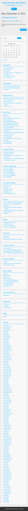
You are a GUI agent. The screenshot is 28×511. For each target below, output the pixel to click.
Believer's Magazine (8, 170)
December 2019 (7, 347)
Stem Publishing (8, 137)
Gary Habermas (7, 69)
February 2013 (7, 436)
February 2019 (7, 355)
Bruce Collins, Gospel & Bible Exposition (13, 202)
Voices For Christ (8, 106)
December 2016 (7, 389)
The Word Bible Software (10, 193)
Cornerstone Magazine (9, 172)
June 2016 (6, 395)
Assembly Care (7, 248)
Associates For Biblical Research (11, 86)
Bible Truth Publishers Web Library (12, 118)
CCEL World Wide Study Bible (11, 123)
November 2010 (7, 475)
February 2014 (7, 425)
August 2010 (7, 479)
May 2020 (6, 341)
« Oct (4, 59)
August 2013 (7, 429)
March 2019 (6, 353)
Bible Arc (6, 115)
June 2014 (6, 419)
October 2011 (7, 461)
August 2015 (7, 403)
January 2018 (7, 369)
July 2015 (6, 405)
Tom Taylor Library (8, 141)
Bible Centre (7, 116)
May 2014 (6, 420)
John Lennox (7, 71)
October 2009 (7, 490)
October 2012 (7, 442)
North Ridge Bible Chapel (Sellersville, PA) (14, 252)
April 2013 (6, 434)
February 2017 (7, 386)
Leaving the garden (9, 17)
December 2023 (7, 326)
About (5, 316)
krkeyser (20, 21)
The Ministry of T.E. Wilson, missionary (13, 138)
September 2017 (8, 375)
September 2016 (8, 392)
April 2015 (6, 408)
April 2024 (6, 325)
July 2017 (6, 378)
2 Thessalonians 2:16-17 (14, 5)
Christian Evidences (8, 68)
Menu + (14, 8)
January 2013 (7, 437)
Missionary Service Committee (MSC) (12, 263)
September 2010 (8, 478)
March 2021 (6, 334)
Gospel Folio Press (8, 153)
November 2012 (7, 440)
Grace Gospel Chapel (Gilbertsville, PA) (13, 251)
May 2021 (6, 331)
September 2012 (8, 444)
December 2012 (7, 439)
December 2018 (7, 356)
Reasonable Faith (8, 77)
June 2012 (6, 448)
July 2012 (6, 447)
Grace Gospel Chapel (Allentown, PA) (12, 249)
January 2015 (7, 411)
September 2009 (8, 492)
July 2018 (6, 361)
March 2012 (6, 453)
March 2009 (6, 501)
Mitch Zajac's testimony (9, 75)
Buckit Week (7, 295)
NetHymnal (6, 237)
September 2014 (8, 414)
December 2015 (7, 400)
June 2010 (6, 483)
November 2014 (7, 412)
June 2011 (6, 464)
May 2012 (6, 450)
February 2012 (7, 454)
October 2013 (7, 426)
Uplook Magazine (8, 176)
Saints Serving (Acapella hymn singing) (13, 239)
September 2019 (8, 350)
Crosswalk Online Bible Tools (11, 124)
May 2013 (6, 433)
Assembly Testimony (8, 169)
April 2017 (6, 383)
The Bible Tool (7, 192)
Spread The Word (8, 101)
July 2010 (6, 481)
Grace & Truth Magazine (9, 173)
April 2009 (6, 500)
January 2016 (7, 398)
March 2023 (6, 328)
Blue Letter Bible (8, 119)
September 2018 (8, 359)
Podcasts (6, 305)
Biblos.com (6, 277)
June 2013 (6, 431)
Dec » (7, 59)
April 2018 (6, 364)
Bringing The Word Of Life (10, 121)
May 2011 (6, 465)
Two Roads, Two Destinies (10, 227)
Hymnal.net (6, 236)
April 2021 (6, 333)
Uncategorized (7, 307)
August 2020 (7, 337)
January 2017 (7, 387)
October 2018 (7, 358)
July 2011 (6, 462)
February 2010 (7, 487)
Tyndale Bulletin (7, 143)
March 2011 (6, 469)
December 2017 (7, 370)
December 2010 (7, 473)
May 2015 (6, 406)
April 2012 (6, 451)
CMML (5, 261)
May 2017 (6, 381)
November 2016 (7, 390)
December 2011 (7, 458)
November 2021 (7, 330)
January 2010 (7, 489)
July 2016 (6, 394)
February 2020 (7, 345)
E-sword (6, 187)
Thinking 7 (6, 140)
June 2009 (6, 497)
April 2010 (6, 484)
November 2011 (7, 459)
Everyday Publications (9, 152)
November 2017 (7, 372)
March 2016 (6, 397)
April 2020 (6, 342)
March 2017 (6, 384)
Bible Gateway (7, 275)
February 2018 (7, 367)
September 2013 (8, 428)
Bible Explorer (7, 185)
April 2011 (6, 467)
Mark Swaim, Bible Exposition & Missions (13, 210)
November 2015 (7, 401)
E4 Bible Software (8, 188)
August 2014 (7, 415)
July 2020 (6, 339)
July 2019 (6, 351)
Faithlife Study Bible (8, 127)
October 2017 (7, 373)
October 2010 (7, 476)
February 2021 (7, 336)
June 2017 (6, 380)
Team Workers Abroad (9, 265)
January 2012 (7, 456)
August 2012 (7, 445)
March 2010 (6, 486)
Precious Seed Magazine (10, 175)
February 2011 (7, 470)
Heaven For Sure (8, 224)
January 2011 (7, 472)
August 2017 (7, 376)
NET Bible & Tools (8, 135)
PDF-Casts (6, 304)
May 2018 (6, 362)
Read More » (23, 30)
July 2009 (6, 495)
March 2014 (6, 423)
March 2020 (6, 344)
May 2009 (6, 498)
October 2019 (7, 348)
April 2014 (6, 422)
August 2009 (7, 493)
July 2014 (6, 417)
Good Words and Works (14, 2)
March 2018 (6, 366)
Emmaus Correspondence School (12, 126)
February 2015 (7, 409)
